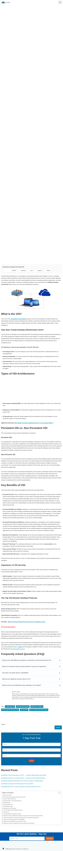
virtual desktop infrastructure (38, 709)
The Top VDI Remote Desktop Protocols (13, 810)
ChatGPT (14, 270)
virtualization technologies (18, 319)
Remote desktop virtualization (10, 709)
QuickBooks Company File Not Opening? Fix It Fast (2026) (17, 783)
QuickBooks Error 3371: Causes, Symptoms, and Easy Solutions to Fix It (20, 786)
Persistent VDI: (6, 802)
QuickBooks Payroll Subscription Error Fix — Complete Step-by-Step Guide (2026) (23, 775)
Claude (48, 270)
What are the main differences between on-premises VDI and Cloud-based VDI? (23, 815)
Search (3, 724)
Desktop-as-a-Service (37, 706)
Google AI (39, 270)
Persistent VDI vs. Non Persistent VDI (12, 800)
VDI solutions (24, 709)
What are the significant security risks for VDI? (15, 821)
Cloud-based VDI (10, 706)
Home (4, 116)
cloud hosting (11, 116)
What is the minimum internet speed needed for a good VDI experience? (21, 817)
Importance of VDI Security (9, 808)
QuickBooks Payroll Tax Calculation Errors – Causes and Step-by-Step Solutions (23, 778)
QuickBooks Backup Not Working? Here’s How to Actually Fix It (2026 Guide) (22, 781)
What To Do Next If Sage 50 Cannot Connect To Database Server (26, 621)
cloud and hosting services (17, 649)
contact (20, 646)
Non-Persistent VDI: (8, 804)
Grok (31, 270)
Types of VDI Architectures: (9, 798)
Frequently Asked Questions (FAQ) (12, 813)
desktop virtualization (23, 706)
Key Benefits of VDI (8, 806)
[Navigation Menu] (60, 2)
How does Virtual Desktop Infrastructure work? (14, 797)
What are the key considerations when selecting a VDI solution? (19, 823)
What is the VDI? (7, 795)
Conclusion (6, 812)
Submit (31, 761)
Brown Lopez (15, 145)
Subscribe (49, 838)
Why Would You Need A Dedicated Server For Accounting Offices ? (34, 423)
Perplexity (23, 270)
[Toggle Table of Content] (58, 793)
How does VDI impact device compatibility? (14, 819)
